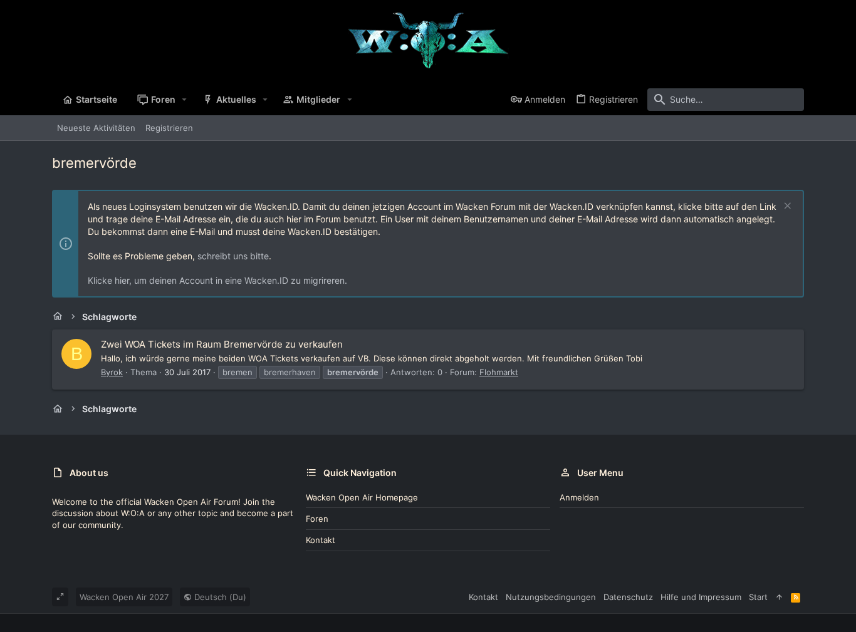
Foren (317, 519)
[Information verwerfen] (786, 207)
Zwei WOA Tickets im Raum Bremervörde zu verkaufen (222, 344)
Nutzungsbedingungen (551, 597)
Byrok (112, 372)
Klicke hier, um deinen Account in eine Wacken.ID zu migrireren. (217, 280)
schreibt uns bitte (233, 256)
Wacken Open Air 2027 (124, 597)
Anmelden (579, 497)
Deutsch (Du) (219, 597)
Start (758, 597)
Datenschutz (628, 597)
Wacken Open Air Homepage (362, 497)
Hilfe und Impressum (700, 597)
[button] (184, 99)
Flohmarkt (498, 372)
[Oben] (779, 597)
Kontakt (320, 540)
